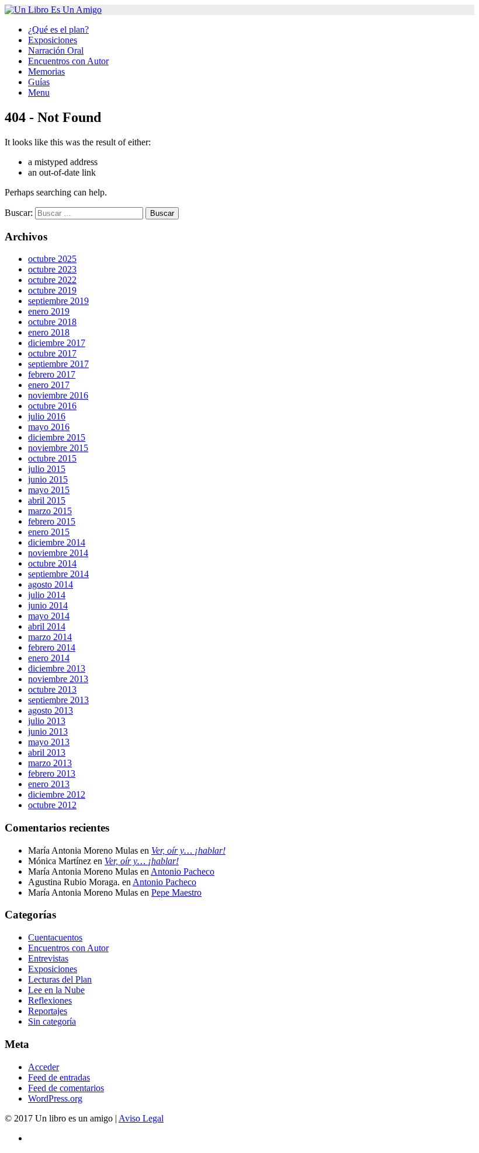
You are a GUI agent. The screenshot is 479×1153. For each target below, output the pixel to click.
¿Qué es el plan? (58, 29)
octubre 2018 (52, 322)
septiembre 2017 (58, 364)
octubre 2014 (52, 563)
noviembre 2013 (58, 679)
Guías (39, 82)
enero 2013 (49, 784)
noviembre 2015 (58, 448)
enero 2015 (49, 532)
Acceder (43, 1067)
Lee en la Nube (56, 990)
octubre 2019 (52, 290)
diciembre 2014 (56, 542)
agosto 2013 (50, 710)
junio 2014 (48, 605)
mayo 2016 (49, 427)
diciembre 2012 (56, 794)
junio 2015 (48, 479)
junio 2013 (48, 731)
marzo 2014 (50, 637)
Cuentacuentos (55, 937)
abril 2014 (46, 626)
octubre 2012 (52, 805)
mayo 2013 (49, 742)
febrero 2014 (51, 647)
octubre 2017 (52, 353)
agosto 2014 (50, 584)
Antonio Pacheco (182, 871)
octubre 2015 (52, 458)
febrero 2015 (51, 521)
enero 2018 (49, 332)
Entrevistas (48, 958)
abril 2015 (46, 500)
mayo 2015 (49, 490)
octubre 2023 (52, 269)
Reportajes (47, 1011)
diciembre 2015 (56, 437)
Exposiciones (52, 40)
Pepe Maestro (176, 892)
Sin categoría (52, 1021)
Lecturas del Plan (60, 979)
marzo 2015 (50, 511)
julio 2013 (46, 721)
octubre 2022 (52, 280)
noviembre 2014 (58, 553)
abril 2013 (46, 752)
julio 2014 (46, 595)
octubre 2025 (52, 259)
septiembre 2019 (58, 301)
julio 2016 (46, 416)
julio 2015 (46, 469)
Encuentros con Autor (68, 61)
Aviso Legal (141, 1118)
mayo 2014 (49, 616)
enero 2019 (49, 311)
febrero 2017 (51, 374)
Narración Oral (56, 50)
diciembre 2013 (56, 668)
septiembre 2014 (58, 574)
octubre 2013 (52, 689)
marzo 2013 (50, 763)
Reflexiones (50, 1000)
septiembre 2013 (58, 700)
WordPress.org (55, 1098)
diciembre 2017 (56, 343)
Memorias (46, 71)
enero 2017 (49, 385)
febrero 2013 (51, 773)
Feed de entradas (59, 1077)
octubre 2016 (52, 406)
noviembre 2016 (58, 395)
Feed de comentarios (66, 1088)
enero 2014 (49, 658)
